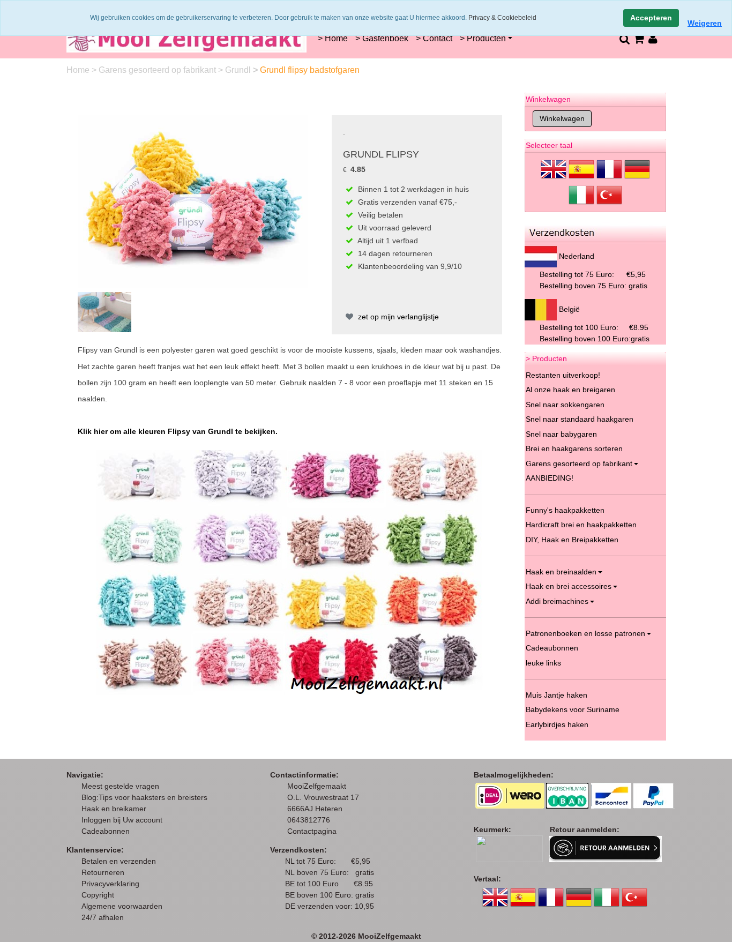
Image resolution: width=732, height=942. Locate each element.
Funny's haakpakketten (565, 510)
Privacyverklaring (110, 883)
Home (79, 69)
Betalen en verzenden (118, 861)
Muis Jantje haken (556, 695)
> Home (333, 38)
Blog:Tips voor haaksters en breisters (145, 797)
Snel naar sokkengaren (565, 404)
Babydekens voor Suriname (572, 709)
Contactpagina (312, 831)
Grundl (239, 69)
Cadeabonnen (105, 831)
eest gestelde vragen (123, 786)
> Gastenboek (381, 38)
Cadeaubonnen (552, 648)
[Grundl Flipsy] (193, 201)
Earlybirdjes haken (557, 724)
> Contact (434, 38)
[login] (653, 39)
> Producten (483, 38)
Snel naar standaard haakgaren (579, 419)
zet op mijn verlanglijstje (397, 316)
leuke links (543, 663)
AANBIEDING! (549, 478)
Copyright (97, 895)
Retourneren (102, 872)
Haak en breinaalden (561, 571)
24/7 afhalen (102, 917)
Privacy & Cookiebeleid (502, 17)
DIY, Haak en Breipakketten (572, 539)
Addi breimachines (557, 601)
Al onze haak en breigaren (570, 389)
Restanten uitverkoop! (563, 375)
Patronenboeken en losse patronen (585, 633)
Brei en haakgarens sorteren (574, 448)
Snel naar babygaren (561, 434)
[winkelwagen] (638, 39)
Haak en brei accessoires (568, 586)
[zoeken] (624, 39)
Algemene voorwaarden (121, 906)
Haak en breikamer (113, 808)
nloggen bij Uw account (124, 820)
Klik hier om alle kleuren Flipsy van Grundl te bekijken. (178, 431)
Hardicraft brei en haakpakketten (581, 524)
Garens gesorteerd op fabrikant (158, 69)
